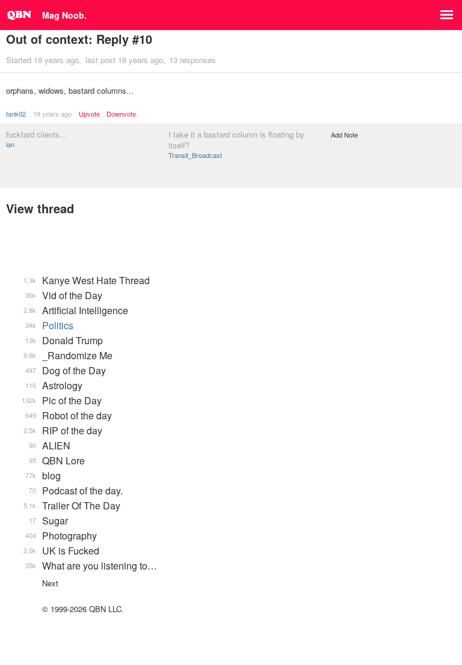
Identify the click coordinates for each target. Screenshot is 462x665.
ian (10, 144)
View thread (40, 208)
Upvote (89, 114)
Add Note (344, 134)
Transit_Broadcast (195, 155)
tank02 (16, 113)
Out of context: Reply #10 (79, 38)
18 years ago (52, 113)
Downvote (121, 114)
